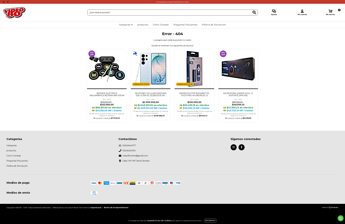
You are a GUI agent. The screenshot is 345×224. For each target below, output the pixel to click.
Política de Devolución (214, 25)
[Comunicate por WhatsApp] (341, 218)
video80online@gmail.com (135, 155)
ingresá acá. (96, 208)
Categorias (125, 25)
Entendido (210, 220)
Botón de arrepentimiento (116, 208)
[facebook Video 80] (8, 2)
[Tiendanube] (330, 208)
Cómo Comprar (161, 25)
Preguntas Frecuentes (185, 25)
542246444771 (129, 145)
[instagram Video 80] (4, 2)
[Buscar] (254, 12)
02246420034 (129, 150)
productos (142, 25)
